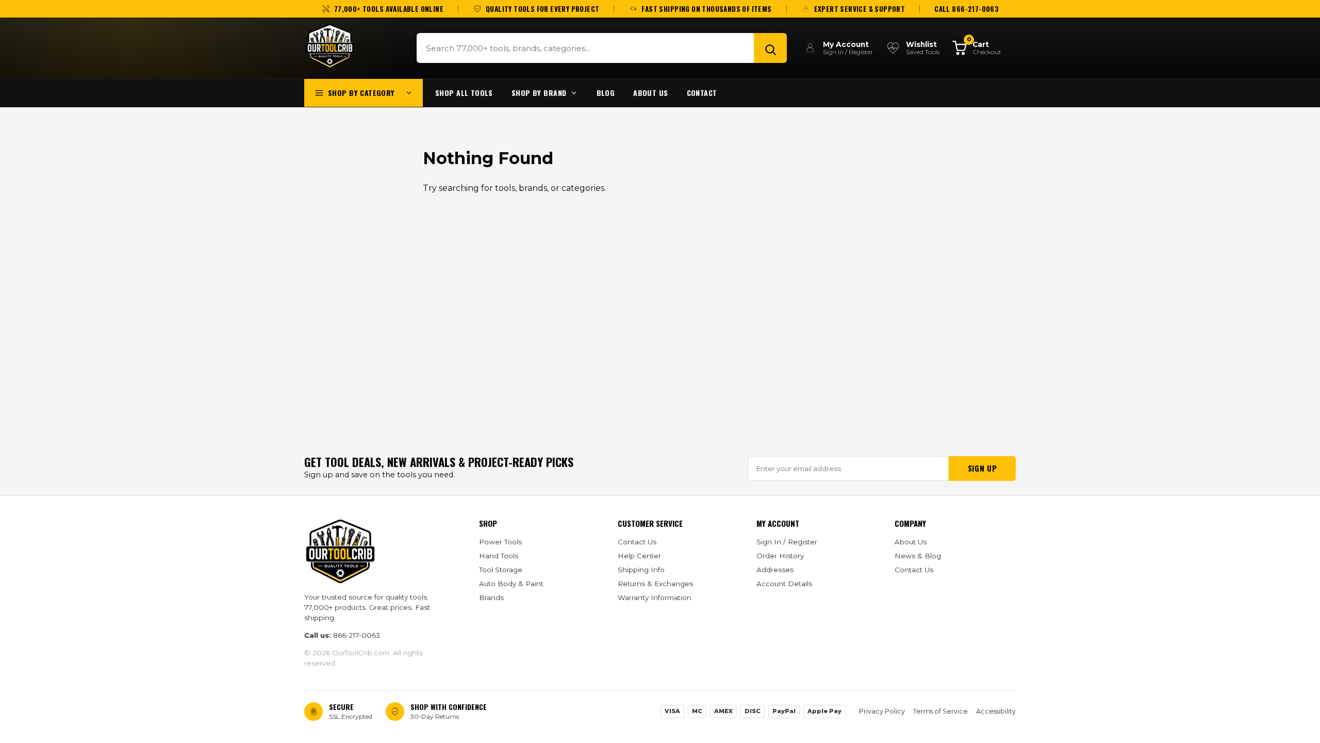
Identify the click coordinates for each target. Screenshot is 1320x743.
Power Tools (500, 542)
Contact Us (637, 542)
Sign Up (982, 468)
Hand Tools (498, 556)
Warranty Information (654, 597)
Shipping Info (641, 570)
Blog (606, 92)
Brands (491, 597)
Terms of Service (940, 711)
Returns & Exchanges (655, 583)
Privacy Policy (882, 711)
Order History (780, 556)
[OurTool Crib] (329, 46)
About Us (650, 92)
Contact (702, 92)
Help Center (639, 556)
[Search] (770, 48)
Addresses (775, 570)
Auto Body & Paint (511, 583)
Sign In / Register (786, 542)
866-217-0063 (356, 635)
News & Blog (918, 556)
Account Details (784, 583)
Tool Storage (500, 570)
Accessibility (996, 711)
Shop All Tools (464, 92)
